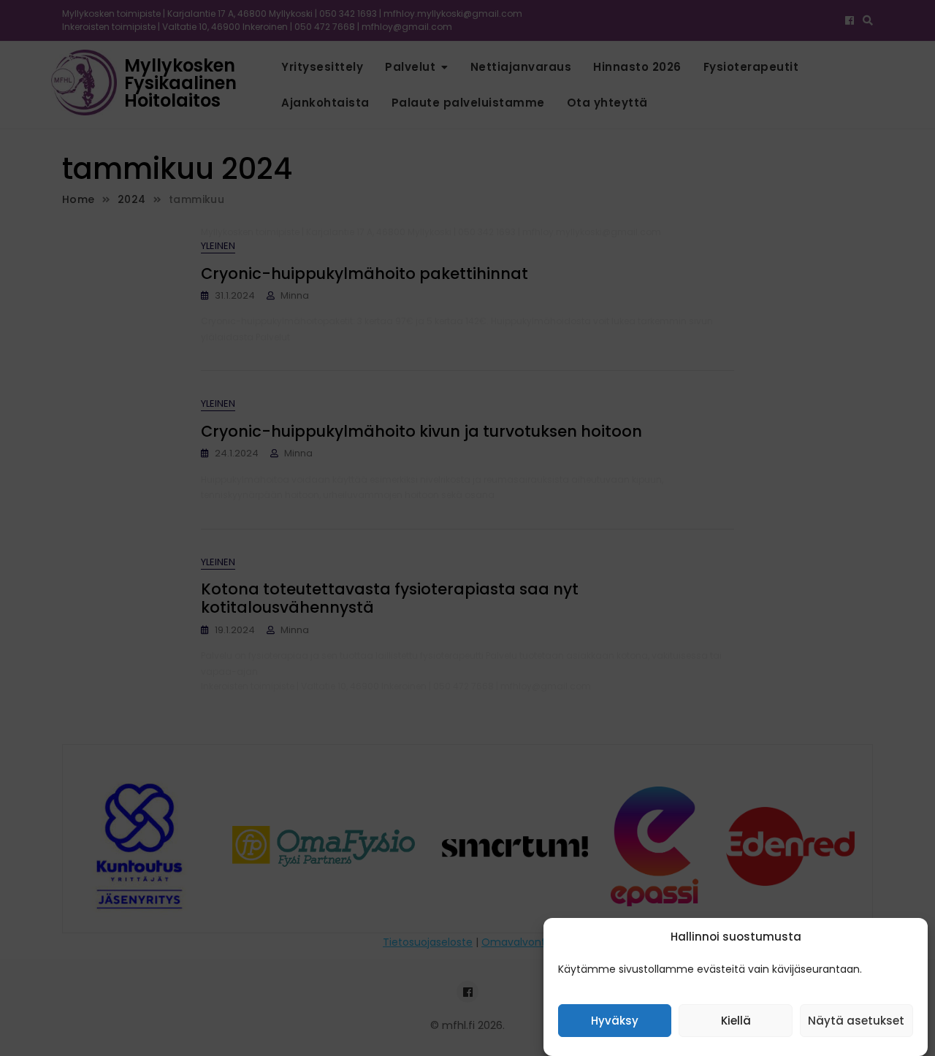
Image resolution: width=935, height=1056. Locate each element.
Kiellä (736, 1021)
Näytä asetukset (856, 1021)
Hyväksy (614, 1021)
